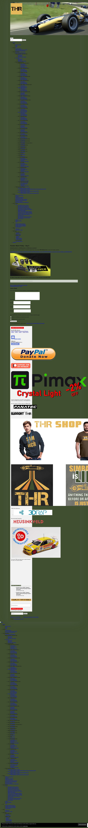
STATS (27, 332)
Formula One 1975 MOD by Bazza (25, 212)
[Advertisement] (21, 571)
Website (11, 310)
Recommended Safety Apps (21, 200)
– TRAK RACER (18, 239)
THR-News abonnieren (17, 608)
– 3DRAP (17, 233)
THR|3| (16, 332)
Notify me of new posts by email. (18, 319)
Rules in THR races (19, 195)
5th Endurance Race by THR (24, 192)
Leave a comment (33, 247)
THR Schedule (18, 48)
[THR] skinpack (18, 220)
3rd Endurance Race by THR (24, 187)
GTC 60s (17, 57)
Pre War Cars (20, 215)
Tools (16, 221)
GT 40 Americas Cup (22, 112)
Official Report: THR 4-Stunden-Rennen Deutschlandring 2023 (33, 189)
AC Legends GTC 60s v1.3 (23, 207)
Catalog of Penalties (19, 197)
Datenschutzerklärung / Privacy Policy (31, 617)
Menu (12, 38)
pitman (11, 247)
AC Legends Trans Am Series (24, 217)
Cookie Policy (25, 826)
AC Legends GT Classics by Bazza (25, 209)
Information (20, 54)
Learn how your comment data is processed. (35, 323)
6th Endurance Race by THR (21, 49)
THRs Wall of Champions (20, 52)
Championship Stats (22, 56)
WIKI (16, 46)
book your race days (17, 327)
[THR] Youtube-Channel (20, 223)
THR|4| (20, 332)
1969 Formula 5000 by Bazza (24, 214)
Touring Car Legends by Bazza (24, 208)
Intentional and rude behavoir (21, 199)
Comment (12, 299)
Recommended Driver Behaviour (22, 202)
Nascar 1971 (20, 218)
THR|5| (23, 332)
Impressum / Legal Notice (15, 617)
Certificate (22, 66)
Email (11, 306)
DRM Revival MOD (22, 210)
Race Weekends (23, 67)
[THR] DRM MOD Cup (22, 87)
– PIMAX (17, 237)
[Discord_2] (15, 344)
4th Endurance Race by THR (24, 190)
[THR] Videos (18, 226)
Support (14, 242)
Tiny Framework (16, 618)
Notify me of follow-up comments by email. (20, 317)
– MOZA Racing (18, 238)
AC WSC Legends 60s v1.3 (23, 206)
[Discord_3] (18, 339)
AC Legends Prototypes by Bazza (25, 216)
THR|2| (12, 332)
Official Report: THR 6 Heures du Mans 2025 (29, 193)
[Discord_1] (13, 339)
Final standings (23, 102)
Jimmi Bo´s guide (18, 201)
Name (11, 302)
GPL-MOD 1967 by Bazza (23, 205)
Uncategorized (30, 281)
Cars (16, 204)
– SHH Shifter (18, 234)
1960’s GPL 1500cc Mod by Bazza (25, 211)
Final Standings (23, 65)
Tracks (16, 219)
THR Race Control (19, 198)
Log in (22, 618)
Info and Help (18, 44)
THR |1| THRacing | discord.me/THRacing (19, 331)
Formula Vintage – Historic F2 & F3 (25, 213)
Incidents (17, 196)
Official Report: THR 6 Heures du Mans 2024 (29, 191)
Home (14, 42)
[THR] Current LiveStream (20, 224)
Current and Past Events (20, 50)
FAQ (16, 45)
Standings (20, 55)
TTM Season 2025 (24, 182)
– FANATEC (17, 236)
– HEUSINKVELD (18, 241)
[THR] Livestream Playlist (20, 225)
